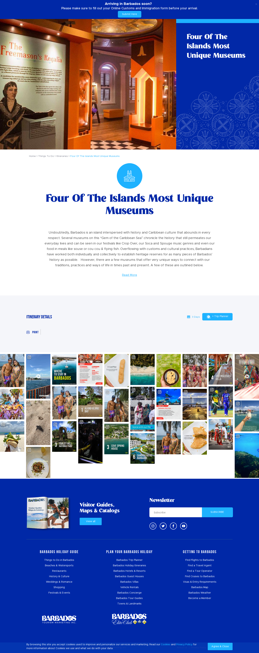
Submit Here (129, 14)
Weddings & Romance (59, 582)
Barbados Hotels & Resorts (129, 571)
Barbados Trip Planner (129, 560)
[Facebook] (173, 526)
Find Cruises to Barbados (200, 576)
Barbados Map (199, 587)
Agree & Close (220, 646)
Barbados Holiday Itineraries (129, 565)
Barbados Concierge (129, 593)
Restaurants (59, 571)
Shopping (59, 587)
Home (32, 156)
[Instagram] (152, 526)
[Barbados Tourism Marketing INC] (59, 619)
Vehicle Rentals (129, 587)
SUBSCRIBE (217, 512)
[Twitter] (163, 526)
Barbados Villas (129, 582)
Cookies (165, 644)
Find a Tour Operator (199, 571)
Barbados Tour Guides (129, 598)
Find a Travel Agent (200, 565)
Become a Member (199, 598)
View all (90, 521)
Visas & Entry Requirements (199, 582)
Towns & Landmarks (129, 604)
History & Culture (59, 576)
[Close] (256, 3)
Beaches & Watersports (59, 565)
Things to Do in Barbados (59, 560)
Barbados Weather (200, 593)
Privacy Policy (184, 644)
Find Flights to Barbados (199, 560)
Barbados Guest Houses (129, 576)
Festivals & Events (59, 593)
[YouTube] (183, 526)
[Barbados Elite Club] (129, 619)
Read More (129, 275)
